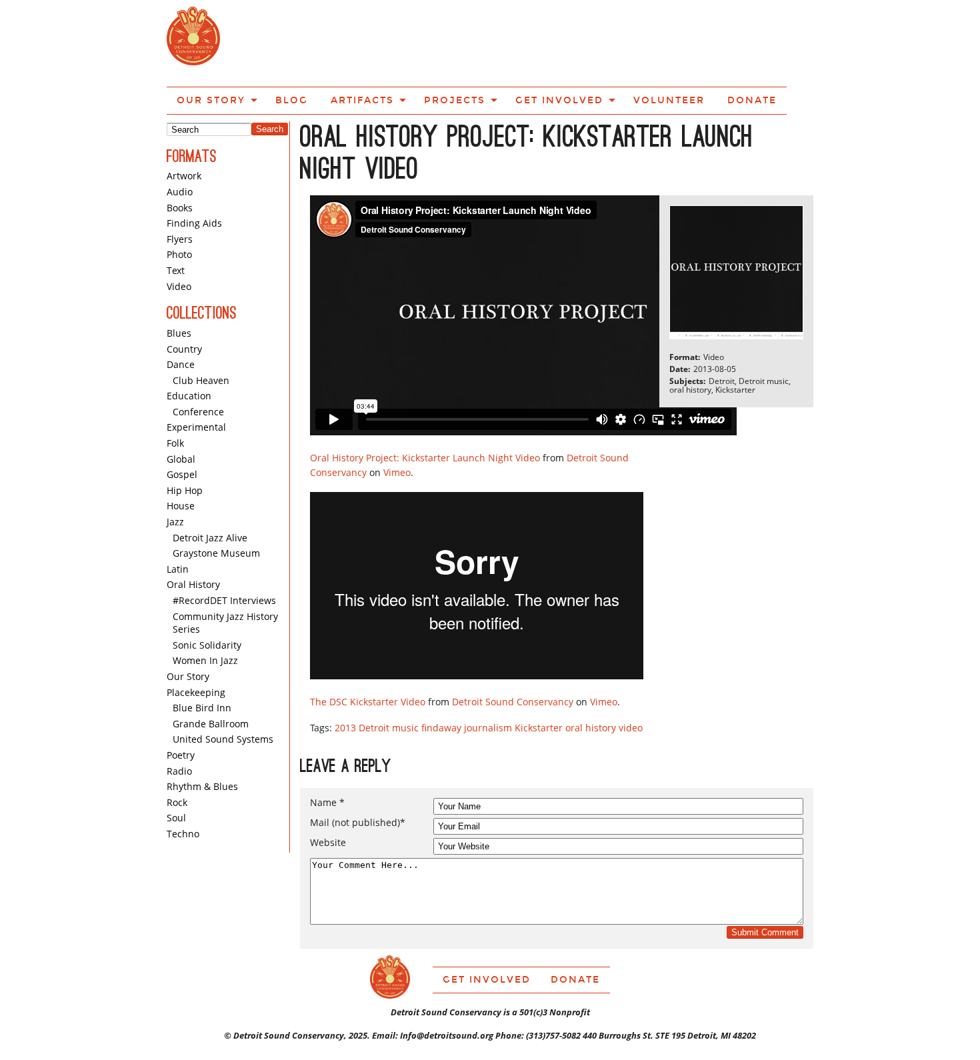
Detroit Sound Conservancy (512, 653)
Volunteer (659, 42)
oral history (590, 679)
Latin (178, 521)
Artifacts (403, 42)
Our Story (275, 42)
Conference (198, 363)
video (631, 679)
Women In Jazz (205, 612)
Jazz (175, 473)
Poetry (181, 707)
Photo (179, 206)
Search (269, 81)
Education (189, 347)
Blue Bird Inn (202, 659)
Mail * (357, 774)
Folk (175, 395)
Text (176, 222)
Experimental (196, 379)
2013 (345, 679)
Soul (176, 769)
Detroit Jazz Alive (210, 489)
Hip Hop (185, 442)
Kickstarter (539, 679)
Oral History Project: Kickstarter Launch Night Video (425, 409)
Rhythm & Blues (202, 738)
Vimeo (397, 424)
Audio (180, 143)
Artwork (184, 127)
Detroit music (389, 679)
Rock (177, 754)
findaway (441, 679)
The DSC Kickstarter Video (367, 653)
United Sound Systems (223, 691)
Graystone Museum (216, 505)
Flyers (180, 191)
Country (184, 301)
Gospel (182, 426)
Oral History (193, 536)
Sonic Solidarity (207, 597)
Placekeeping (196, 644)
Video (179, 238)
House (181, 457)
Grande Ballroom (211, 675)
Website (328, 794)
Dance (181, 316)
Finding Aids (194, 175)
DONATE (728, 42)
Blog (343, 42)
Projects (480, 42)
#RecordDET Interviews (224, 552)
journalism (488, 679)
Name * (327, 754)
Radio (179, 723)
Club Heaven (201, 332)
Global (181, 411)
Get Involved (568, 42)
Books (180, 159)
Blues (179, 285)
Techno (183, 785)
